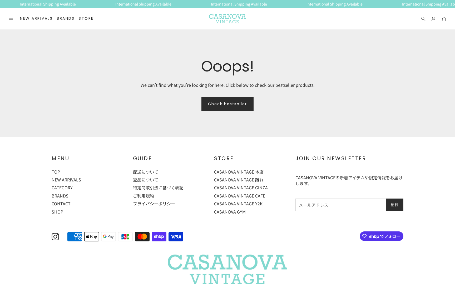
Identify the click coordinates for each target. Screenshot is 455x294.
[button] (11, 19)
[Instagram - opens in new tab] (55, 236)
